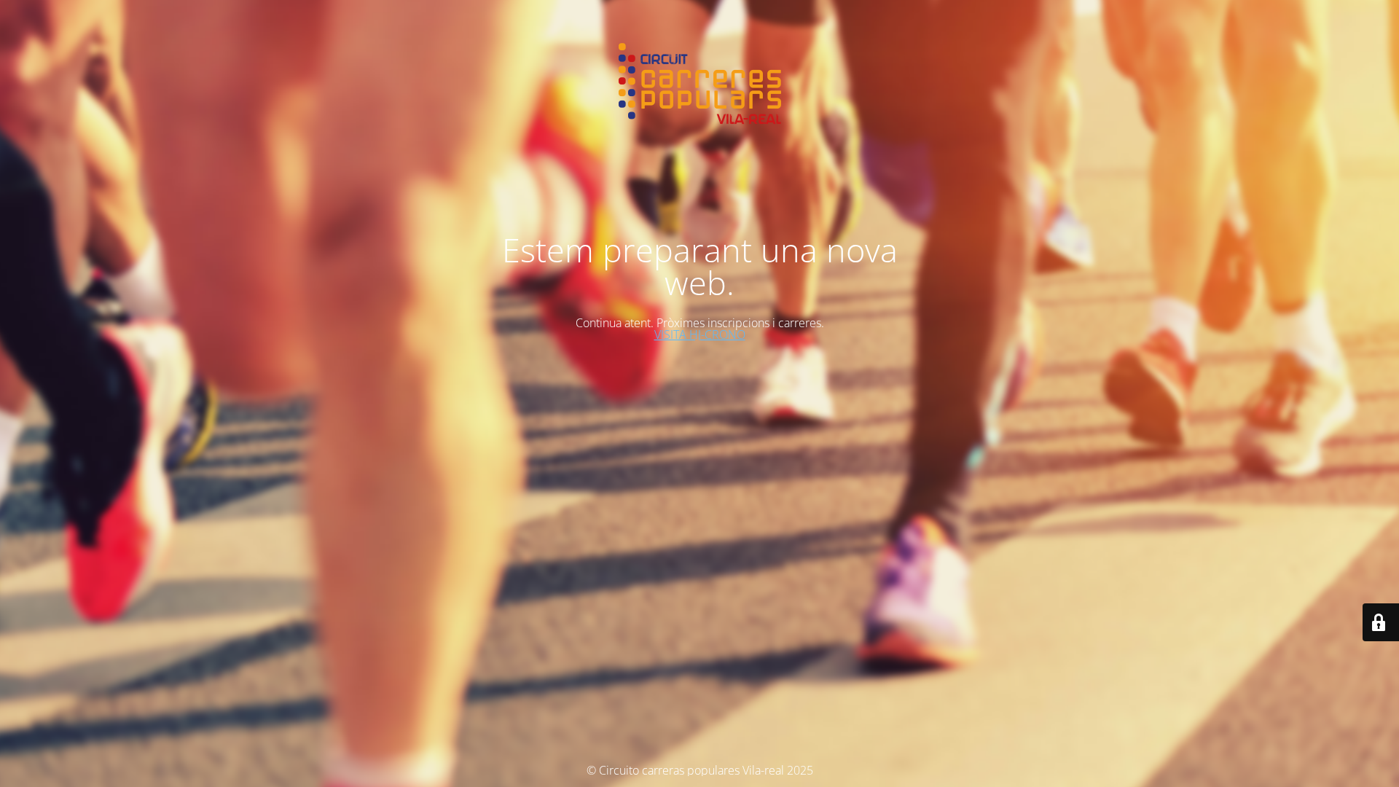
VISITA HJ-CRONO (699, 334)
